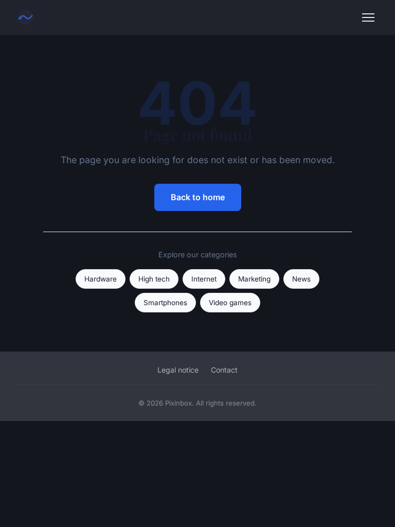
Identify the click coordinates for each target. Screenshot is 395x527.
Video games (230, 302)
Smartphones (165, 302)
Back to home (198, 197)
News (301, 279)
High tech (154, 279)
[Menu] (368, 17)
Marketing (254, 279)
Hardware (100, 279)
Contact (224, 369)
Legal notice (178, 369)
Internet (204, 279)
